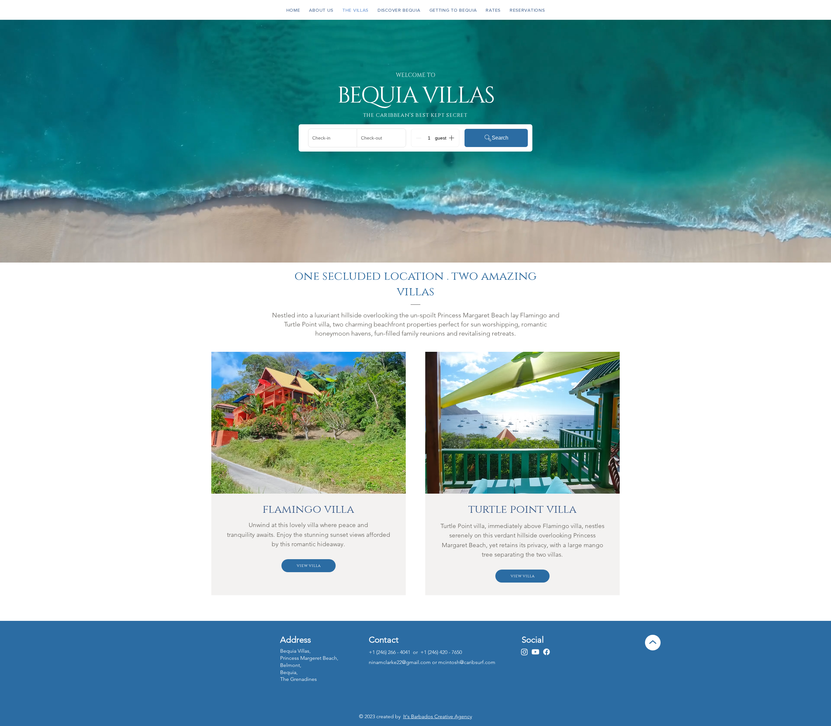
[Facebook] (546, 651)
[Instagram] (524, 651)
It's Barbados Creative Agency (437, 716)
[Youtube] (535, 651)
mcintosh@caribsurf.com (466, 662)
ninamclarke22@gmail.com (400, 662)
